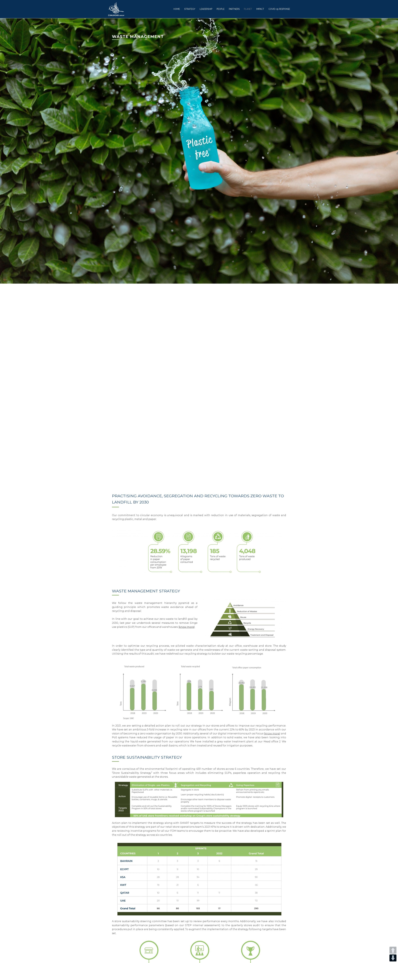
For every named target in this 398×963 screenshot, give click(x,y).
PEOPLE (220, 9)
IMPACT (260, 9)
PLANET (248, 9)
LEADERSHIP (206, 9)
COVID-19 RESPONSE (279, 9)
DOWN (392, 957)
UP (392, 950)
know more (186, 626)
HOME (177, 9)
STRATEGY (189, 9)
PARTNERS (234, 9)
